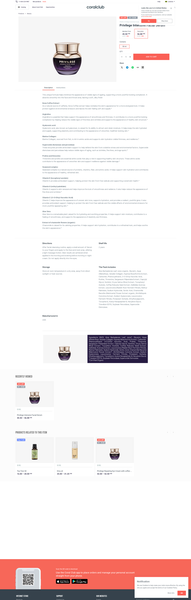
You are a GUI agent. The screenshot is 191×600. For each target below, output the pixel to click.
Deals (44, 1)
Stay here (164, 21)
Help (158, 1)
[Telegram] (127, 67)
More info (171, 593)
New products (37, 1)
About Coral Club (37, 7)
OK (182, 593)
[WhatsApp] (132, 67)
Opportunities (50, 7)
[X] (122, 67)
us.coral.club (147, 16)
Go (149, 21)
